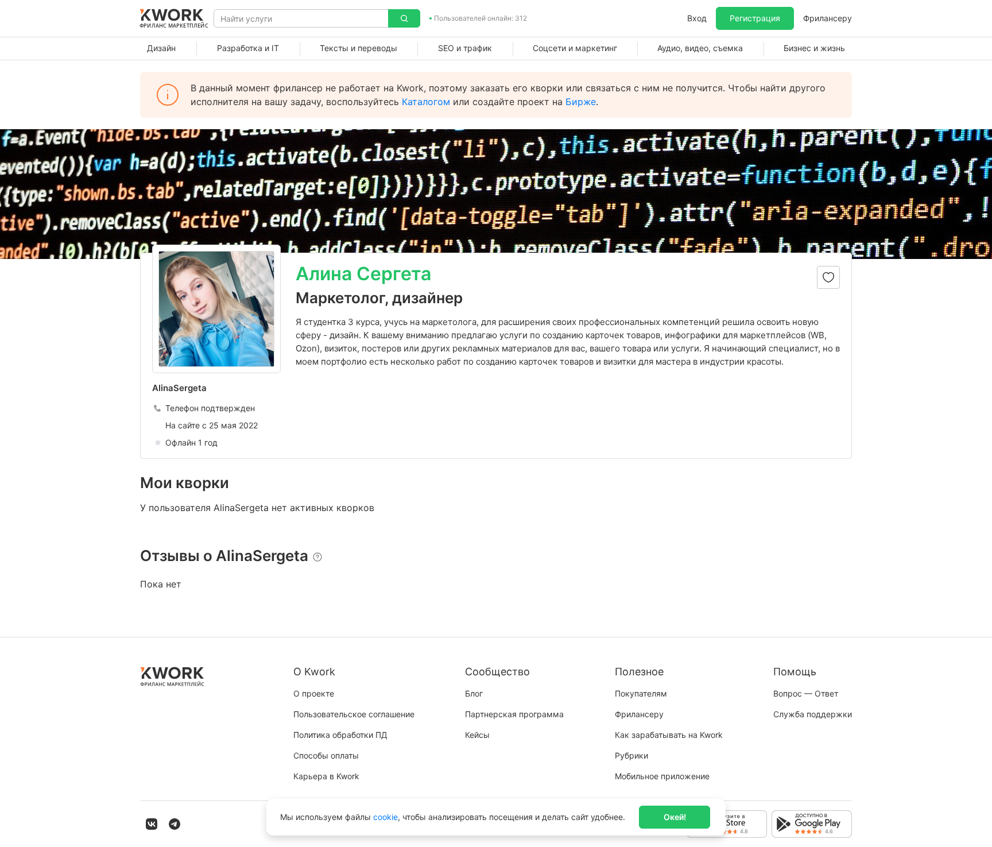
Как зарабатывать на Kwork (669, 735)
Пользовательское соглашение (353, 714)
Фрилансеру (827, 18)
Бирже (580, 101)
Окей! (675, 817)
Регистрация (755, 18)
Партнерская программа (514, 714)
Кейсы (477, 735)
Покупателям (641, 693)
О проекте (313, 693)
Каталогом (426, 101)
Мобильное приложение (662, 776)
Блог (474, 693)
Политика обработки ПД (340, 735)
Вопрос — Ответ (805, 693)
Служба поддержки (812, 714)
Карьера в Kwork (326, 776)
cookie (385, 817)
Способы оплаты (326, 755)
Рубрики (631, 755)
